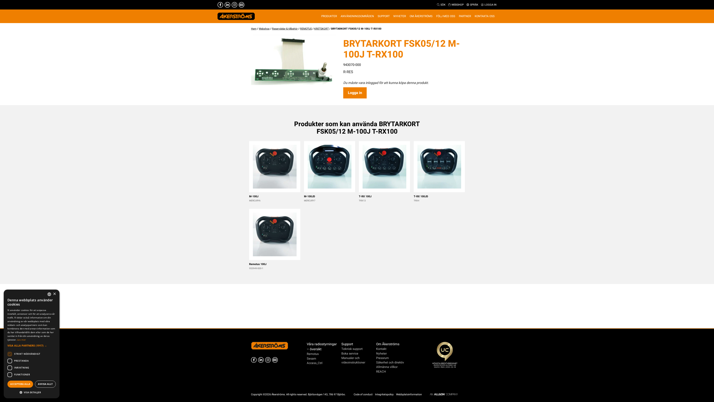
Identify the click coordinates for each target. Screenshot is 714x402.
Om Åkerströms (387, 344)
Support (347, 344)
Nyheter (381, 353)
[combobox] (49, 294)
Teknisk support (352, 349)
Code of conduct (363, 394)
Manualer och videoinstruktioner (353, 360)
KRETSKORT (321, 29)
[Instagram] (234, 5)
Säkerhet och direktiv (390, 362)
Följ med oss (445, 16)
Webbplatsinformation (409, 394)
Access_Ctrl (314, 363)
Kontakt (381, 349)
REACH (381, 371)
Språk (474, 5)
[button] (31, 345)
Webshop (457, 5)
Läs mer (21, 339)
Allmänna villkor (387, 367)
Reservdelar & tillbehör (285, 29)
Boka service (349, 353)
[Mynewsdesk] (241, 5)
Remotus (313, 354)
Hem (253, 29)
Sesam (311, 358)
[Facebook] (220, 5)
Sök (443, 5)
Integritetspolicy (384, 394)
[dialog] (32, 344)
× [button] (54, 294)
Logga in (490, 5)
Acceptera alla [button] (20, 384)
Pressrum (382, 358)
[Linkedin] (227, 5)
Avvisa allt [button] (45, 384)
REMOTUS (306, 29)
